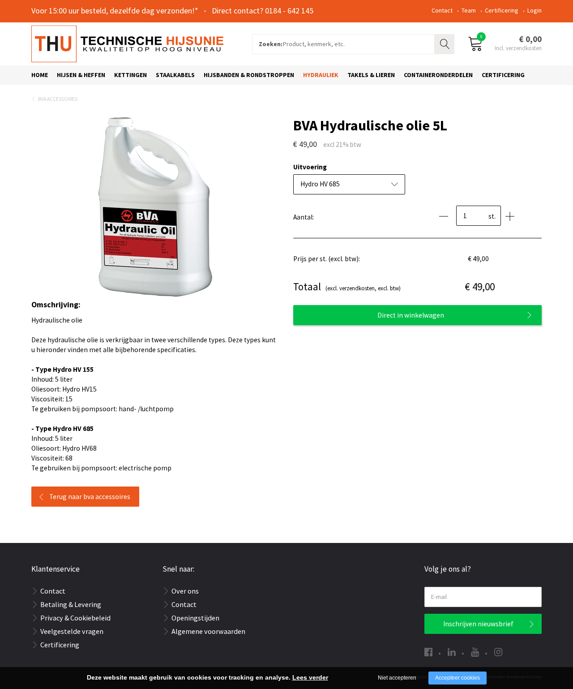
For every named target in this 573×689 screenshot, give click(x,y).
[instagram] (498, 652)
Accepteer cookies (457, 678)
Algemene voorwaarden (208, 631)
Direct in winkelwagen (410, 315)
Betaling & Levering (70, 604)
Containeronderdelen (438, 75)
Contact (442, 10)
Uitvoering (310, 167)
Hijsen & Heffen (81, 75)
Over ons (185, 590)
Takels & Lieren (371, 75)
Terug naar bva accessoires (89, 496)
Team (469, 10)
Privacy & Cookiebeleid (75, 617)
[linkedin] (452, 652)
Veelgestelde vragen (71, 631)
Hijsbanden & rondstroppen (249, 75)
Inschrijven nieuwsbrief (478, 624)
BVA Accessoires (57, 98)
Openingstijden (195, 617)
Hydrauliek (320, 75)
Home (39, 75)
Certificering (501, 10)
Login (534, 10)
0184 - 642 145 (289, 10)
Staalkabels (175, 75)
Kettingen (130, 75)
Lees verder (310, 677)
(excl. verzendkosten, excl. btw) (347, 286)
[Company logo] (127, 43)
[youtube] (475, 652)
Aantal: (303, 217)
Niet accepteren (397, 678)
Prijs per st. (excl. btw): (326, 258)
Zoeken (445, 43)
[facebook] (428, 652)
